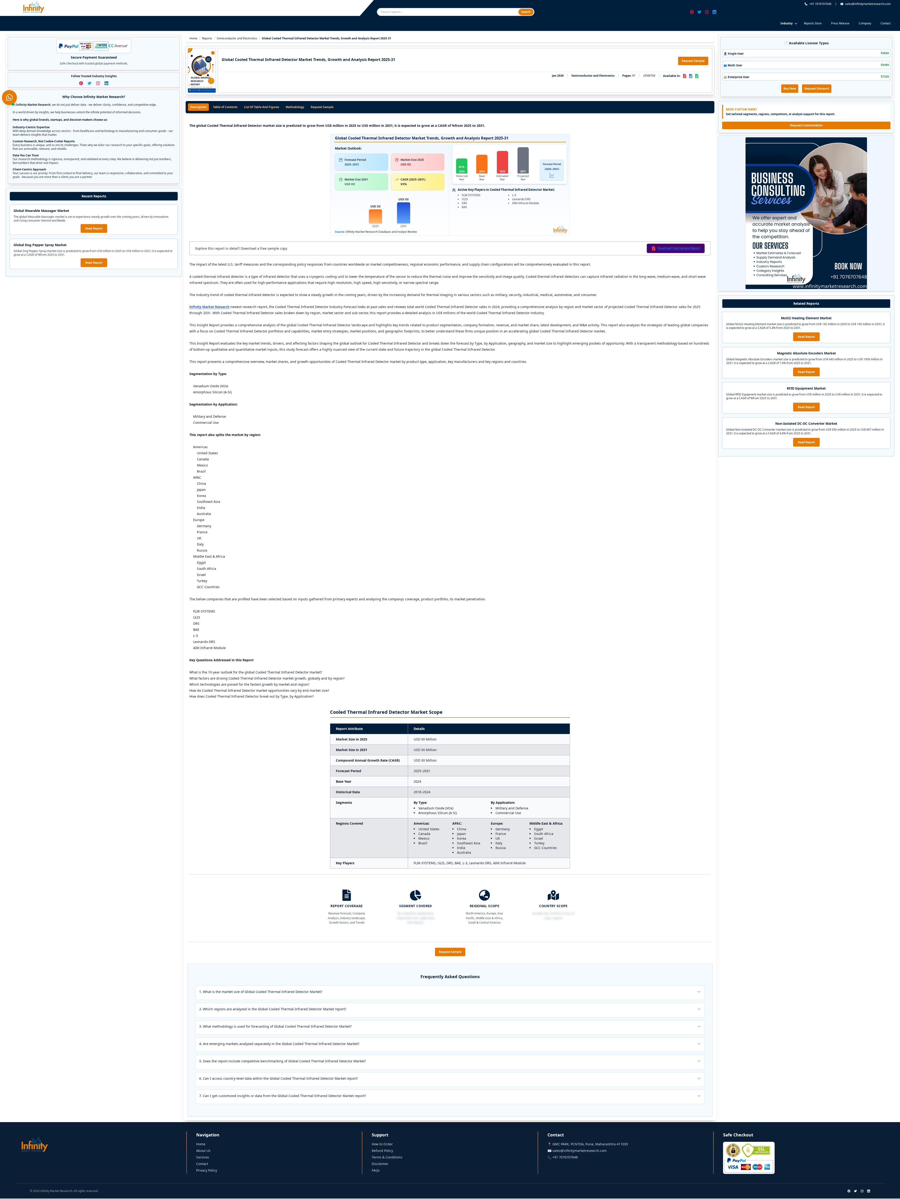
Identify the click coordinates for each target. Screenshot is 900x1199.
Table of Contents (225, 107)
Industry (786, 23)
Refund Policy (382, 1150)
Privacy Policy (206, 1170)
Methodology (295, 107)
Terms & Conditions (387, 1157)
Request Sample (693, 61)
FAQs (376, 1170)
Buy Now (790, 88)
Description (198, 107)
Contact (886, 23)
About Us (203, 1150)
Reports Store (813, 23)
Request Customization (806, 125)
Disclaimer (380, 1163)
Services (202, 1157)
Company (865, 23)
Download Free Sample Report (679, 248)
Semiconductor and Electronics (237, 38)
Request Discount (816, 88)
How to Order (382, 1144)
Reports (207, 38)
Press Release (840, 23)
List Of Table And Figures (261, 107)
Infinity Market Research (209, 306)
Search (526, 12)
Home (193, 38)
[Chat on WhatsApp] (9, 97)
